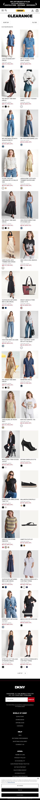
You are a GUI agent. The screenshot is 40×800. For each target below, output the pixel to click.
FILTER (34, 22)
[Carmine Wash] (21, 386)
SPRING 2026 (20, 722)
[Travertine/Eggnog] (8, 107)
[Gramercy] (21, 228)
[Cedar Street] (21, 145)
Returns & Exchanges (20, 738)
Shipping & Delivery (20, 741)
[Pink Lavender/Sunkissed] (3, 547)
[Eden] (3, 346)
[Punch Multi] (21, 308)
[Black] (6, 107)
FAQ (20, 735)
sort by (6, 22)
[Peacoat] (27, 587)
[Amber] (24, 545)
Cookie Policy (20, 773)
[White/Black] (24, 587)
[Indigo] (6, 308)
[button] (3, 11)
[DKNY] (20, 10)
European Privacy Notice (20, 764)
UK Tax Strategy (20, 767)
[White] (21, 107)
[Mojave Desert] (21, 188)
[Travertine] (6, 188)
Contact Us (20, 744)
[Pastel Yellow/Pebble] (6, 547)
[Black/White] (21, 587)
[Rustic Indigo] (3, 67)
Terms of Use (20, 754)
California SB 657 (20, 770)
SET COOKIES (20, 785)
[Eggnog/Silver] (6, 507)
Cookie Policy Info (11, 782)
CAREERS (20, 725)
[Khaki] (21, 506)
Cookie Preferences (20, 776)
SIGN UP (31, 699)
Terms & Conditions (28, 705)
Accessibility (20, 760)
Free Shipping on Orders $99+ (22, 3)
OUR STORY (20, 716)
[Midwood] (21, 67)
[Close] (38, 778)
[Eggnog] (3, 188)
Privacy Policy (21, 706)
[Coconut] (3, 268)
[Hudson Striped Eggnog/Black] (3, 107)
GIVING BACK (20, 719)
